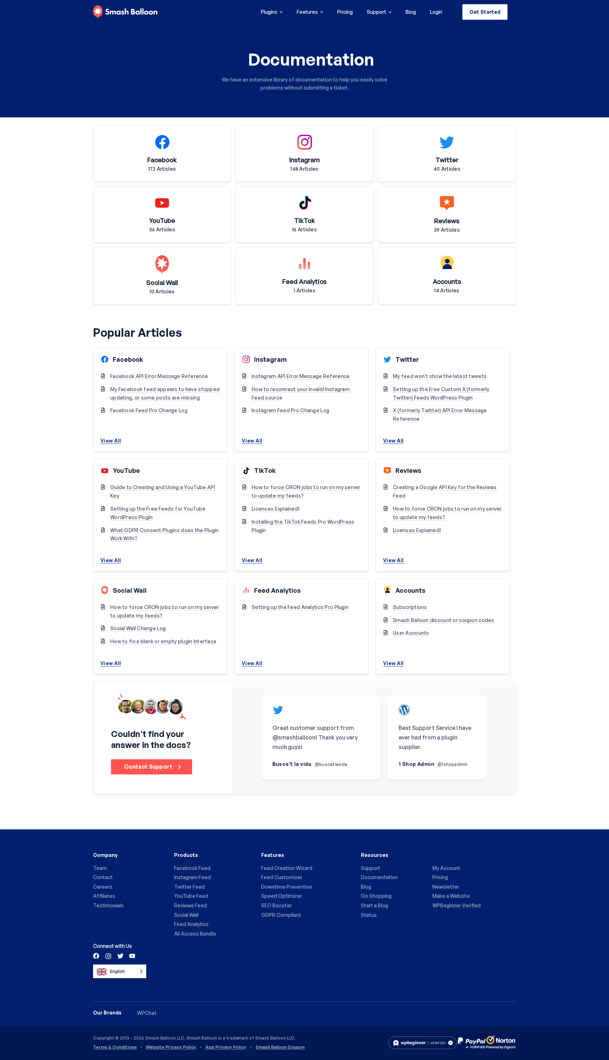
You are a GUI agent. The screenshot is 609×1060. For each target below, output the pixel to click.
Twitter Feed (189, 887)
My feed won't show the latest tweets (440, 376)
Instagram (270, 359)
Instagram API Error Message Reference (301, 376)
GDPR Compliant (281, 915)
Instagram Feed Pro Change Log (290, 410)
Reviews (408, 470)
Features (307, 12)
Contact (103, 877)
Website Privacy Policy (171, 1047)
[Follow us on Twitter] (119, 955)
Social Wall (130, 590)
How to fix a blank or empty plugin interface (163, 641)
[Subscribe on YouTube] (131, 955)
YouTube (126, 470)
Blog (411, 12)
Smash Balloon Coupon (280, 1047)
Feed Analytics (277, 590)
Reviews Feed (190, 905)
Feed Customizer (281, 877)
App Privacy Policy (225, 1047)
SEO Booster (276, 905)
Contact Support (149, 766)
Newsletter (445, 887)
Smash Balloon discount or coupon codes (443, 620)
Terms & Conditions (115, 1047)
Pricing (345, 12)
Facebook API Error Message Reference (159, 376)
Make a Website (451, 896)
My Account (446, 868)
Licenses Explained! (276, 509)
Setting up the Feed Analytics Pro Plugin (300, 607)
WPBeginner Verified (456, 905)
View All (110, 441)
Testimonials (108, 905)
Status (369, 915)
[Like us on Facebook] (96, 955)
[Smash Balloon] (125, 12)
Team (100, 868)
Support (376, 12)
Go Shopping (376, 896)
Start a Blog (374, 905)
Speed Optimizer (281, 896)
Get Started (484, 12)
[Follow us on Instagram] (108, 955)
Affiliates (104, 896)
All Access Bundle (195, 934)
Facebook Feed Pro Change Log (148, 410)
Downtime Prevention (286, 887)
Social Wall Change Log (138, 628)
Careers (102, 887)
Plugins (269, 12)
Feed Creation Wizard (286, 868)
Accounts (410, 590)
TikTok (265, 470)
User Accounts (411, 633)
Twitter (407, 359)
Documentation (379, 877)
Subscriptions (410, 607)
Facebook (128, 359)
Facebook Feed (192, 868)
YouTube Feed (191, 896)
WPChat (146, 1013)
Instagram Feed (192, 877)
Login (436, 12)
